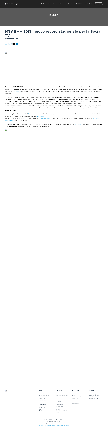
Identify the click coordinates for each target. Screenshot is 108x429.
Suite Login (76, 403)
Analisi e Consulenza (45, 407)
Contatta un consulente (46, 410)
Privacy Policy (42, 425)
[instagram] (11, 398)
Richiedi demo (43, 400)
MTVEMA (40, 116)
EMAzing (31, 114)
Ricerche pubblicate (62, 395)
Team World (9, 120)
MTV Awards (16, 91)
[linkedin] (13, 398)
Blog (57, 407)
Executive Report (44, 397)
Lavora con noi (76, 397)
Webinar (58, 409)
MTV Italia (95, 118)
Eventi (57, 412)
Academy (41, 409)
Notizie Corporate (94, 394)
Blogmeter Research (62, 394)
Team (73, 395)
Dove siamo (75, 398)
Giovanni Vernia (45, 118)
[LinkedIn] (17, 44)
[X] (14, 44)
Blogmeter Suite (44, 395)
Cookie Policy (51, 425)
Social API (42, 398)
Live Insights (42, 394)
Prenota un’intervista (95, 398)
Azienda (74, 394)
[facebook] (5, 398)
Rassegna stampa (94, 395)
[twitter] (8, 398)
